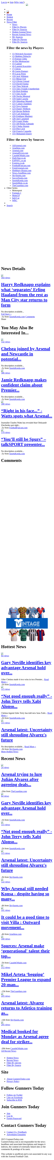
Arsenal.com (17, 150)
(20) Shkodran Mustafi (22, 101)
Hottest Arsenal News (21, 32)
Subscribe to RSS (14, 1100)
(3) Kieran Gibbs (19, 59)
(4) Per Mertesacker (20, 61)
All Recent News (8, 1051)
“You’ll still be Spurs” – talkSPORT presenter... (23, 442)
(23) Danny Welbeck (21, 109)
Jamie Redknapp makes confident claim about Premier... (24, 384)
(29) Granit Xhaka (20, 121)
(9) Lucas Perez (19, 74)
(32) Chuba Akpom (20, 126)
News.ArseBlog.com (21, 173)
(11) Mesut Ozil (19, 79)
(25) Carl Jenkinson (20, 114)
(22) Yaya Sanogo (20, 106)
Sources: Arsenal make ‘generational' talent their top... (25, 950)
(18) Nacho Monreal (21, 96)
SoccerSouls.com (19, 178)
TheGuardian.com (20, 185)
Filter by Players (19, 27)
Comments (30, 316)
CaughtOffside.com (20, 155)
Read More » (30, 746)
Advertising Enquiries (16, 1134)
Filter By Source (14, 1065)
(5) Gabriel (17, 64)
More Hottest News (9, 751)
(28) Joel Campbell (20, 119)
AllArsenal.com (19, 145)
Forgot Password (14, 1118)
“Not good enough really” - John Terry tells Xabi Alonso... (26, 701)
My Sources (17, 37)
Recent (10, 19)
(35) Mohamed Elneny (22, 134)
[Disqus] (27, 500)
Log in (4, 2)
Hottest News (13, 1058)
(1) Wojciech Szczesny (22, 54)
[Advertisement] (27, 236)
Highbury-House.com (21, 170)
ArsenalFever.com (20, 153)
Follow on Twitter (14, 1095)
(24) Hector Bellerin (21, 111)
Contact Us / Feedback (17, 1132)
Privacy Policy (13, 1081)
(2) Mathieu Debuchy (21, 56)
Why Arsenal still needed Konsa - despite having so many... (25, 893)
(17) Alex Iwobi (19, 94)
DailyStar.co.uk (19, 158)
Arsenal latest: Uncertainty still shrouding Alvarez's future (26, 734)
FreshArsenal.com (20, 168)
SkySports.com (18, 175)
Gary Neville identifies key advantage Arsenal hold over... (26, 667)
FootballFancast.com (21, 165)
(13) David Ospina (20, 84)
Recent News (12, 1060)
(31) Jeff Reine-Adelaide (23, 124)
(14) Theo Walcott (20, 86)
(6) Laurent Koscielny (21, 66)
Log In (10, 1116)
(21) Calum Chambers (22, 104)
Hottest (10, 17)
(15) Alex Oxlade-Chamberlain (25, 89)
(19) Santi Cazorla (20, 99)
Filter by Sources (19, 29)
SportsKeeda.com (20, 180)
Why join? (19, 2)
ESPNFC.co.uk (19, 160)
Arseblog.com (18, 148)
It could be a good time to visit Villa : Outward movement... (25, 922)
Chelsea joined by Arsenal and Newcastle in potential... (25, 353)
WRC (14, 200)
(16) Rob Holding (20, 91)
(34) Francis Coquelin (21, 131)
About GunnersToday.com (18, 1079)
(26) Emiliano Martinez (22, 116)
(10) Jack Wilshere (20, 76)
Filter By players (14, 1063)
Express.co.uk (18, 163)
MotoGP (16, 195)
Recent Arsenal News (21, 34)
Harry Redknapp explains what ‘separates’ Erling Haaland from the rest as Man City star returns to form (25, 294)
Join (11, 2)
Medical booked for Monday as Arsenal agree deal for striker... (25, 1036)
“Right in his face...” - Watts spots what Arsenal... (26, 413)
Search (10, 205)
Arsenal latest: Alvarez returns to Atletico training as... (26, 1008)
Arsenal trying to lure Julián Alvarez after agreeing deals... (21, 779)
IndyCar (15, 198)
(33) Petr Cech (18, 129)
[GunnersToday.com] (27, 5)
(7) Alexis (16, 69)
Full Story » (6, 314)
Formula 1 (16, 193)
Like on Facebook (15, 1097)
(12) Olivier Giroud (20, 81)
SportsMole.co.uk (20, 183)
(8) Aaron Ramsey (20, 71)
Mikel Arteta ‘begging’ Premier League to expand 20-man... (26, 979)
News (14, 24)
